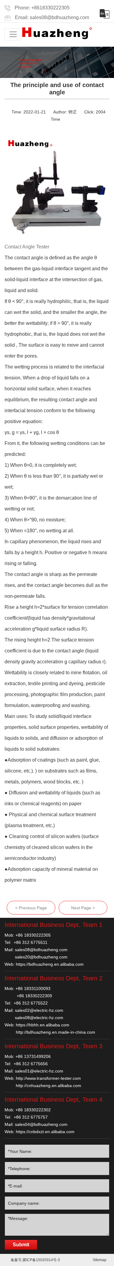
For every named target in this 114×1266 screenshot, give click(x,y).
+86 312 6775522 (31, 1003)
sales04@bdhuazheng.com (41, 1124)
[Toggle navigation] (13, 34)
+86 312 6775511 (30, 942)
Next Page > (83, 907)
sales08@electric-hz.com (39, 1017)
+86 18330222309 (34, 995)
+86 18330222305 (33, 935)
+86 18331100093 (33, 988)
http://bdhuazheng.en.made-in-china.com (55, 1032)
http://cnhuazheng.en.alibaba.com (48, 1085)
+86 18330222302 (33, 1109)
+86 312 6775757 (31, 1117)
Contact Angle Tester (27, 246)
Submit (21, 1244)
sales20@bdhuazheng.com (41, 957)
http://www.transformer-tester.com (48, 1078)
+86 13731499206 (33, 1056)
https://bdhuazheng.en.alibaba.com (50, 964)
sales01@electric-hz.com (39, 1071)
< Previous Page (31, 907)
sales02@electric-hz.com (39, 1010)
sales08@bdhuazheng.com (59, 17)
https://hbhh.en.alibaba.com (42, 1024)
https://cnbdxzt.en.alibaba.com (45, 1131)
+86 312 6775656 (31, 1063)
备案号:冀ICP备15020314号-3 (35, 1260)
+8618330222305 (50, 7)
